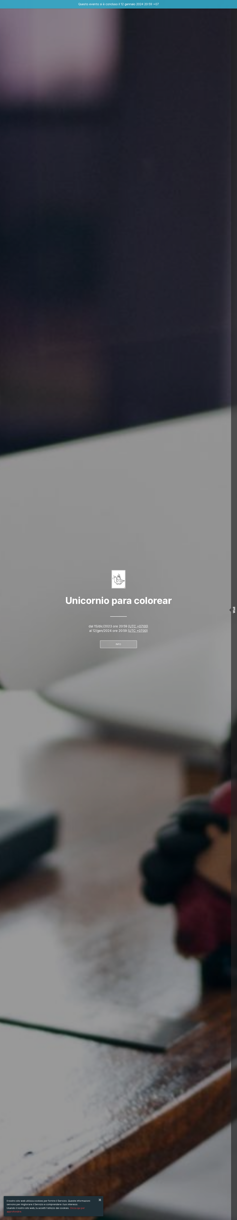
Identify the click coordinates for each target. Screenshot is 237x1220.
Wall (234, 610)
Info (118, 644)
